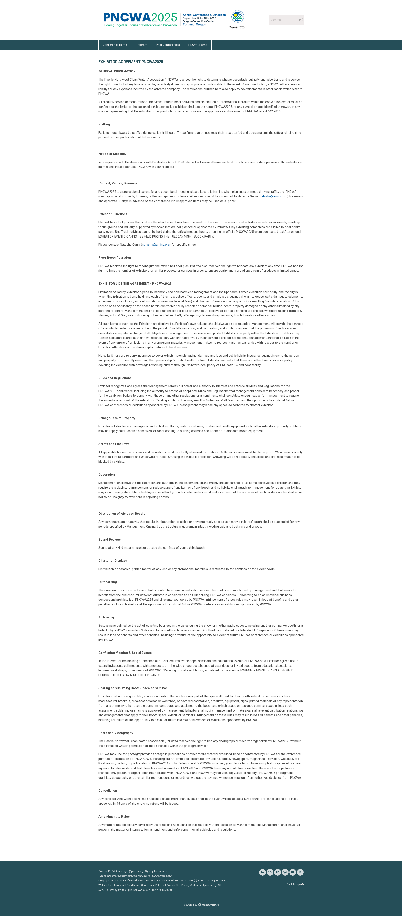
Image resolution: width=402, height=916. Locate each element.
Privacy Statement (191, 885)
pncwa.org (210, 885)
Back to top (293, 884)
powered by (191, 904)
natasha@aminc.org (273, 196)
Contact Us (172, 885)
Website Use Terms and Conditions (118, 885)
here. (168, 871)
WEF (220, 885)
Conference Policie (152, 885)
